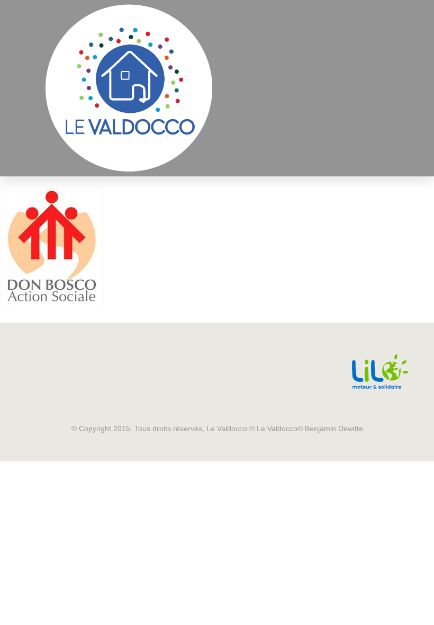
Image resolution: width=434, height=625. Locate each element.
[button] (295, 88)
